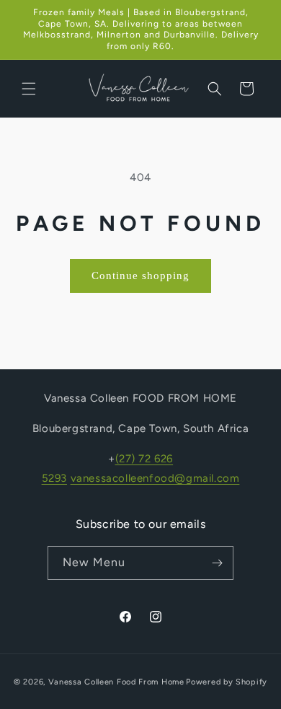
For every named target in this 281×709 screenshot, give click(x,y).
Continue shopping (140, 275)
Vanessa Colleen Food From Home (116, 682)
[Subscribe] (217, 563)
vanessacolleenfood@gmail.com (155, 478)
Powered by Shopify (226, 682)
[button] (29, 89)
